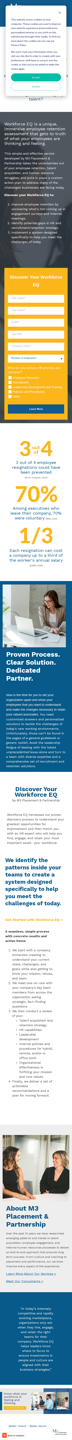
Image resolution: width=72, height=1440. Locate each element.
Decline (36, 86)
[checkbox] (36, 387)
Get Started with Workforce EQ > (34, 920)
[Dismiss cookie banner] (60, 13)
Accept (36, 77)
